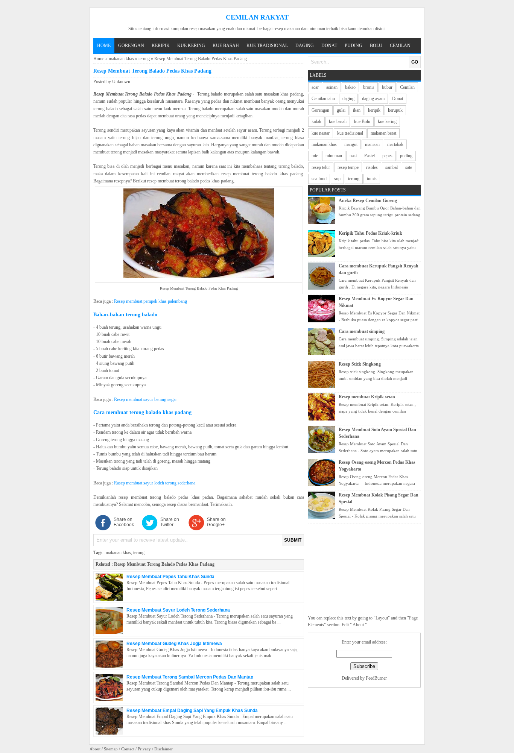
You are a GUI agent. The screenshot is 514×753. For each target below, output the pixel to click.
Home (104, 45)
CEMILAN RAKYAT (257, 17)
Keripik (161, 45)
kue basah (338, 121)
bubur (387, 87)
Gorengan (131, 45)
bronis (368, 87)
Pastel (369, 155)
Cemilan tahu (323, 98)
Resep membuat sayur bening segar (145, 399)
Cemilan (400, 45)
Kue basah (226, 45)
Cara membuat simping (362, 331)
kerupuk (395, 110)
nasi (353, 155)
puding (406, 155)
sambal (391, 167)
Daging (304, 45)
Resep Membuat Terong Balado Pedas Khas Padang (164, 564)
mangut (350, 144)
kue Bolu (362, 121)
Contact (127, 749)
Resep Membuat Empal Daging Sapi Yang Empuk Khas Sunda (192, 710)
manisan (372, 144)
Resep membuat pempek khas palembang (150, 301)
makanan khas (121, 58)
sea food (319, 178)
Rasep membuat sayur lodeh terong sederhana (154, 483)
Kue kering (191, 45)
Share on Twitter (169, 522)
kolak (316, 121)
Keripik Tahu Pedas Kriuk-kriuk (370, 233)
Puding (353, 45)
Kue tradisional (267, 45)
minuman (333, 155)
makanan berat (383, 133)
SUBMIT (292, 540)
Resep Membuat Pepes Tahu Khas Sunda (170, 576)
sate (408, 167)
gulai (341, 110)
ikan (356, 110)
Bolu (376, 45)
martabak (395, 144)
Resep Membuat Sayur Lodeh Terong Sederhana (178, 610)
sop (337, 178)
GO (414, 62)
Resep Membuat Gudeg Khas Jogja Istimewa (174, 643)
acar (315, 87)
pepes (387, 155)
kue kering (387, 121)
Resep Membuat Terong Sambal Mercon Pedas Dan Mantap (189, 677)
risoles (372, 167)
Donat (329, 45)
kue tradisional (350, 133)
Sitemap (111, 749)
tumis (372, 178)
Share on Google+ (216, 522)
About (95, 749)
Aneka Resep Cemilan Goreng (368, 200)
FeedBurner (376, 678)
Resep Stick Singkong (360, 364)
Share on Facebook (124, 522)
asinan (332, 87)
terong (144, 58)
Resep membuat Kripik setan (367, 396)
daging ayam (373, 98)
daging (348, 98)
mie (315, 155)
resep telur (321, 167)
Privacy (144, 749)
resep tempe (348, 167)
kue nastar (321, 133)
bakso (350, 87)
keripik (374, 110)
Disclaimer (163, 749)
